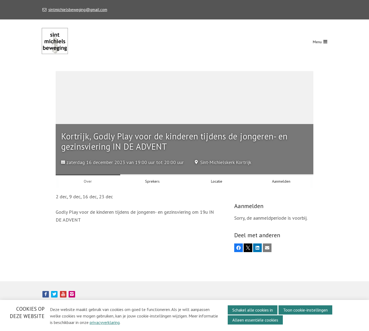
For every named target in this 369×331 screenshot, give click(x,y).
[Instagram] (72, 294)
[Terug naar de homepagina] (54, 42)
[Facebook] (45, 294)
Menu (317, 41)
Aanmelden (281, 181)
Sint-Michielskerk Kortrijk (225, 162)
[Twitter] (54, 294)
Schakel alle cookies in (252, 310)
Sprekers (152, 181)
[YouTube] (63, 294)
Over (88, 181)
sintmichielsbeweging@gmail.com (77, 9)
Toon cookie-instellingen (305, 310)
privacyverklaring (105, 322)
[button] (238, 247)
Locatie (216, 181)
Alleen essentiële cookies (255, 320)
